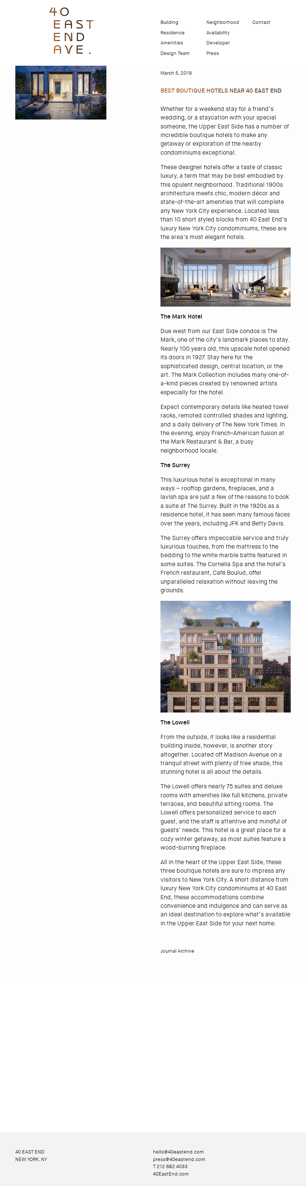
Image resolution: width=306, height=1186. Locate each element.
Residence (172, 33)
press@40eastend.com (179, 1159)
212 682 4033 (172, 1166)
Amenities (171, 43)
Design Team (175, 53)
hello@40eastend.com (178, 1152)
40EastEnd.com (171, 1174)
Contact (261, 22)
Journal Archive (177, 951)
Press (212, 53)
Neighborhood (222, 22)
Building (169, 22)
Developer (218, 43)
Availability (218, 33)
